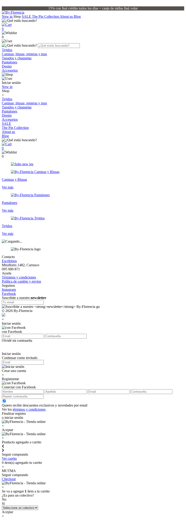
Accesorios (10, 70)
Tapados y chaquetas (17, 58)
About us (67, 16)
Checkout (9, 479)
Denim (7, 66)
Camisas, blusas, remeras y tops (24, 54)
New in (7, 16)
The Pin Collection (46, 16)
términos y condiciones (29, 409)
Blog (77, 16)
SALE (27, 16)
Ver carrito (9, 458)
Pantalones (9, 62)
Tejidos (7, 50)
